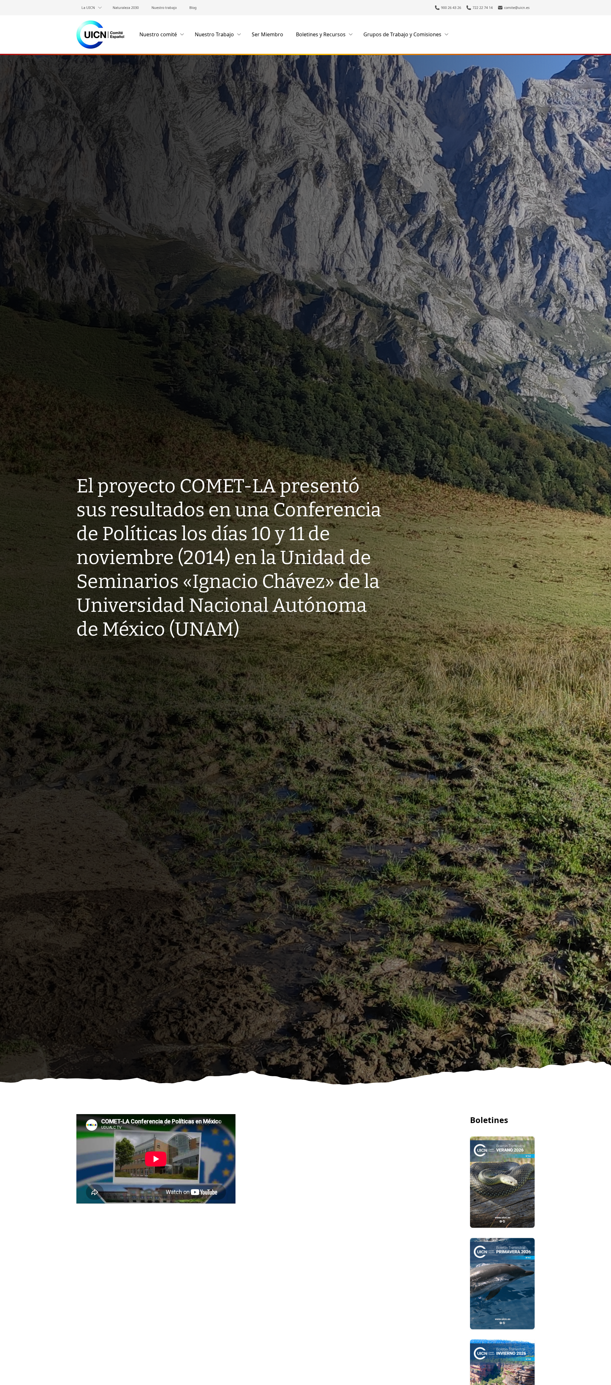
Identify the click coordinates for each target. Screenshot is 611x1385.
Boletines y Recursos (321, 34)
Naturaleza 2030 (126, 7)
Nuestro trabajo (164, 7)
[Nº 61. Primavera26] (502, 1283)
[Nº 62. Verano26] (502, 1182)
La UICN (88, 7)
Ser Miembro (267, 34)
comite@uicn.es (517, 7)
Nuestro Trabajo (214, 34)
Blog (193, 7)
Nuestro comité (158, 34)
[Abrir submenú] (99, 7)
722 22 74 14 (483, 7)
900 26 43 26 (451, 7)
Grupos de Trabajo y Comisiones (402, 34)
